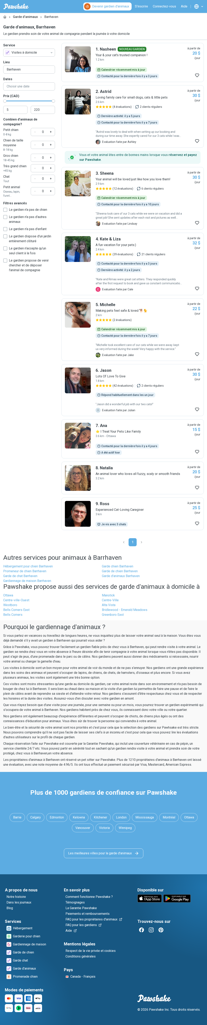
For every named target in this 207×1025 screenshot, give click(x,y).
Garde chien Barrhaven (117, 566)
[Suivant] (141, 542)
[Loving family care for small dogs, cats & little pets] (133, 116)
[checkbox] (5, 210)
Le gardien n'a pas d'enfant (27, 229)
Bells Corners (12, 615)
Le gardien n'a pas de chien (28, 210)
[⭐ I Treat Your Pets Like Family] (133, 439)
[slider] (4, 101)
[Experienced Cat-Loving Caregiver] (133, 514)
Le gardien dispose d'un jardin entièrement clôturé (30, 238)
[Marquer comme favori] (197, 75)
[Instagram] (151, 930)
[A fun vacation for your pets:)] (133, 264)
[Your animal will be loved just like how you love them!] (133, 198)
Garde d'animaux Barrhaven (121, 576)
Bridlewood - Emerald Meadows (124, 610)
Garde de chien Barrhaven (120, 571)
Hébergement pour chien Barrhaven (28, 566)
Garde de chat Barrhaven (20, 576)
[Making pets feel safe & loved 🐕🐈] (133, 330)
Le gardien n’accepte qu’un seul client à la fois (27, 250)
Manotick (108, 595)
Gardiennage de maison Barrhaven (27, 581)
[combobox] (29, 53)
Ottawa (8, 595)
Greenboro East (113, 615)
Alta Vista (108, 605)
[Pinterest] (161, 930)
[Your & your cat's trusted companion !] (133, 62)
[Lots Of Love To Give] (133, 390)
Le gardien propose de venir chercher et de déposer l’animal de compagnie (29, 265)
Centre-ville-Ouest (16, 600)
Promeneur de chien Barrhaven (24, 571)
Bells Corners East (16, 610)
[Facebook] (141, 930)
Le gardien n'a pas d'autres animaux (27, 219)
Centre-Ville (110, 600)
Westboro (10, 605)
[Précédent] (124, 542)
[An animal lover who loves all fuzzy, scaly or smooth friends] (133, 478)
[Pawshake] (16, 6)
